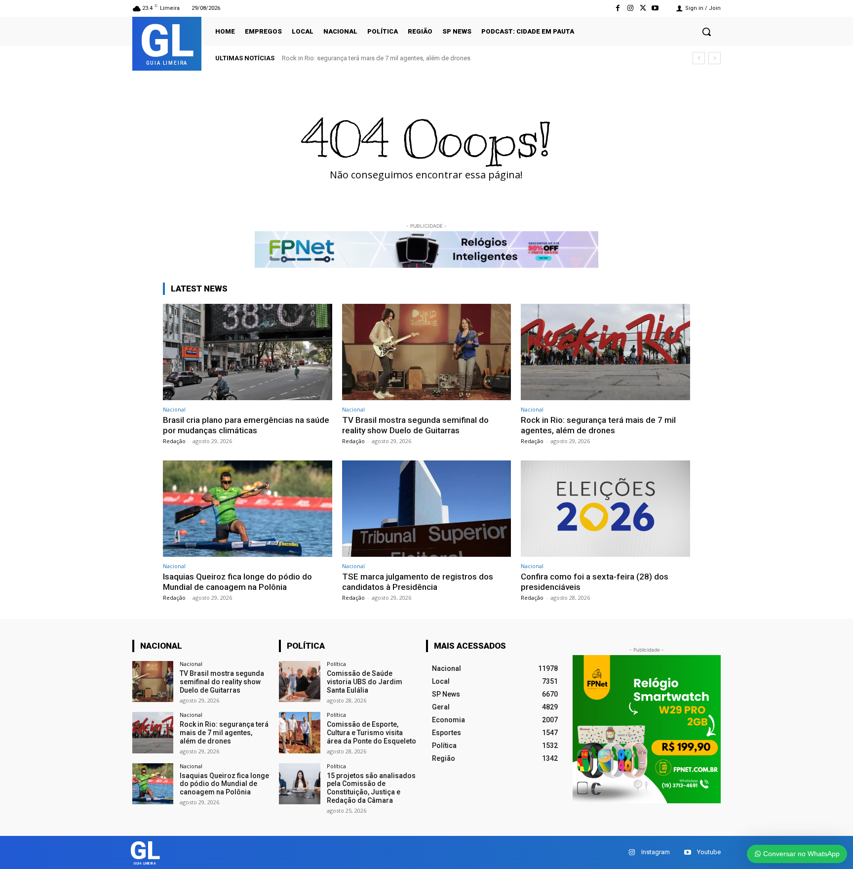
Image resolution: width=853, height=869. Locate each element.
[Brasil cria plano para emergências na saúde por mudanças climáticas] (247, 352)
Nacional (174, 409)
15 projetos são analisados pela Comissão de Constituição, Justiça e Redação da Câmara (371, 788)
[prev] (699, 58)
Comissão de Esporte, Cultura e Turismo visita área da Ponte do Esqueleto (371, 732)
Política (336, 663)
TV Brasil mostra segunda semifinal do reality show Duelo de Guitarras (415, 425)
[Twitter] (643, 8)
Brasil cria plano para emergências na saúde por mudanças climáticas (246, 425)
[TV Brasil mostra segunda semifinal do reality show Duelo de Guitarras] (426, 352)
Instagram (655, 852)
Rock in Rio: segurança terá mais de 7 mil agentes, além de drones (376, 58)
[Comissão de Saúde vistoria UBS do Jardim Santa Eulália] (299, 681)
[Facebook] (618, 8)
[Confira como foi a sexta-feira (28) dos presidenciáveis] (605, 508)
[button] (706, 31)
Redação (174, 441)
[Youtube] (655, 8)
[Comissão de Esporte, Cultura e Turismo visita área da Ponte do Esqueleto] (299, 732)
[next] (714, 58)
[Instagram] (630, 8)
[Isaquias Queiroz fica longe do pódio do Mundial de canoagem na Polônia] (247, 508)
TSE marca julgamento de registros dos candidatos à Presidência (417, 581)
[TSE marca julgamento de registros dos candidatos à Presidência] (426, 508)
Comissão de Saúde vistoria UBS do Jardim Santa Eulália (364, 681)
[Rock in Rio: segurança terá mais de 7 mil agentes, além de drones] (605, 352)
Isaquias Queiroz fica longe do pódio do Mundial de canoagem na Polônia (237, 581)
